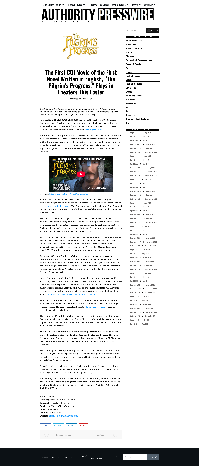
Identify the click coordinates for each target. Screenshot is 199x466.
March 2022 (147, 234)
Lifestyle (129, 91)
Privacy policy (55, 457)
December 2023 (135, 195)
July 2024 (148, 179)
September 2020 (151, 269)
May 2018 (145, 324)
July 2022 (147, 226)
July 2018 (147, 320)
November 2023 (151, 195)
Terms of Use (68, 457)
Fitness (129, 72)
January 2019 (149, 308)
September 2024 (151, 175)
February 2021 (135, 261)
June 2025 (133, 160)
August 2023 (134, 203)
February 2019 (135, 308)
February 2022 (135, 238)
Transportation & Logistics (137, 119)
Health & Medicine (134, 83)
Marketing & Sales (134, 95)
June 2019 (133, 300)
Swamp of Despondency (96, 306)
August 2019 (134, 296)
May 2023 (145, 207)
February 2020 (135, 285)
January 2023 (150, 214)
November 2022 (151, 218)
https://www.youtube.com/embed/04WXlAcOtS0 (68, 194)
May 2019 (145, 300)
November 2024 (152, 171)
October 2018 (135, 316)
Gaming (129, 79)
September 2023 (151, 199)
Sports (129, 111)
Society (129, 107)
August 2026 (134, 132)
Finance (129, 68)
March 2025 (147, 164)
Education (130, 56)
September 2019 (150, 292)
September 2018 (150, 316)
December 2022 (135, 218)
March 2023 (147, 210)
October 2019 (135, 292)
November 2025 (151, 148)
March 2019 (147, 304)
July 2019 (147, 296)
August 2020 (134, 273)
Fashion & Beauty (133, 64)
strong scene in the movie (56, 206)
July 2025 (147, 156)
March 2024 (147, 187)
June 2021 (133, 253)
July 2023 (147, 203)
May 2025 (145, 160)
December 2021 (135, 242)
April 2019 (134, 304)
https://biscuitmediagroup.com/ (63, 416)
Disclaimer (44, 457)
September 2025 (151, 152)
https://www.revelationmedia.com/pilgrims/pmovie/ (72, 294)
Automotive (131, 44)
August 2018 (134, 320)
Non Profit (130, 99)
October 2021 (135, 246)
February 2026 (135, 144)
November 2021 (151, 242)
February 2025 (135, 167)
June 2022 (133, 230)
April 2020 (134, 281)
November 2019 (151, 288)
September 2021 (150, 246)
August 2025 (134, 156)
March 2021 (147, 257)
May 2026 (145, 136)
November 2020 (151, 265)
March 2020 (147, 281)
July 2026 (147, 132)
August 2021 (134, 249)
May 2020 (145, 277)
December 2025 (135, 148)
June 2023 (133, 207)
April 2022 (134, 234)
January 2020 (150, 285)
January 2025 (150, 167)
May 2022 (145, 230)
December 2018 (135, 312)
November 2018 (151, 312)
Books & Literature (134, 48)
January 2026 (150, 144)
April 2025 (134, 164)
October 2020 (135, 269)
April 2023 (134, 210)
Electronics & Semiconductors (139, 60)
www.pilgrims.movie (94, 129)
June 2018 (133, 324)
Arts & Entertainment (135, 40)
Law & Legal (131, 87)
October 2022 (135, 222)
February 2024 (135, 191)
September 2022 (151, 222)
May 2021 (145, 253)
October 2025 (135, 152)
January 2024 (150, 191)
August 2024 (134, 179)
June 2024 (134, 183)
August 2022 (134, 226)
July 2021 (147, 249)
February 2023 (135, 214)
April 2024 (134, 187)
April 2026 (134, 140)
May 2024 (146, 183)
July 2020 (147, 273)
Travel (128, 123)
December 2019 (135, 288)
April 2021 (134, 257)
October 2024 (135, 175)
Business (129, 52)
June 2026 (133, 136)
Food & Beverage (133, 76)
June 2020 (133, 277)
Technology (131, 115)
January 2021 (149, 261)
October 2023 (135, 199)
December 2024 (135, 171)
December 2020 (135, 265)
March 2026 (147, 140)
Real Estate (131, 103)
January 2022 (150, 238)
